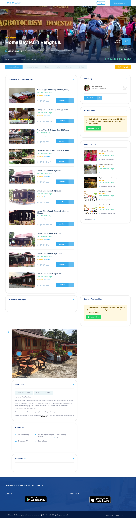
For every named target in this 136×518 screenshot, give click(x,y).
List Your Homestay (120, 3)
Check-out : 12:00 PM (44, 393)
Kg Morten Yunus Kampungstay (109, 178)
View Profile (90, 98)
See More (44, 417)
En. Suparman (97, 86)
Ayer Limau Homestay (106, 151)
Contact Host (94, 128)
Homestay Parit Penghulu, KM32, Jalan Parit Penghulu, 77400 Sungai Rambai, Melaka (46, 50)
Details (58, 67)
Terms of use (109, 515)
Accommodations (14, 67)
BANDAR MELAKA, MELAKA (107, 173)
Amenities (69, 67)
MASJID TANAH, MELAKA (107, 159)
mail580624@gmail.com (15, 51)
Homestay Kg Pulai (105, 191)
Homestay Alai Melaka (106, 205)
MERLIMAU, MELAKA (105, 199)
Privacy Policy (119, 515)
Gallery (47, 67)
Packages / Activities (32, 67)
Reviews (81, 67)
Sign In (102, 3)
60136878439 (12, 50)
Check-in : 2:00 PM (24, 393)
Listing (14, 59)
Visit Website (124, 49)
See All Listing (88, 219)
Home (7, 59)
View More (62, 100)
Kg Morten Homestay (106, 164)
